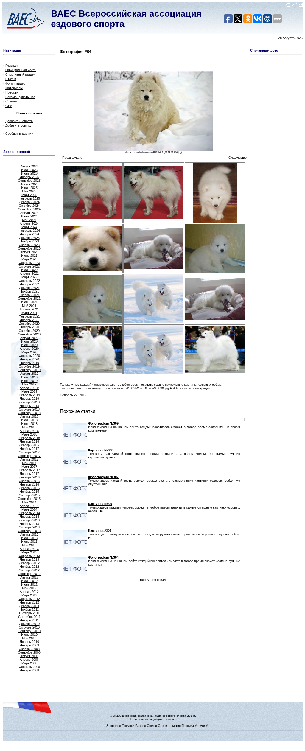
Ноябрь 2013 (29, 523)
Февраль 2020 (29, 355)
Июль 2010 (29, 634)
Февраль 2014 (29, 513)
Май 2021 (29, 305)
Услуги (200, 725)
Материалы (14, 88)
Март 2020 (29, 352)
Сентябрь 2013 (29, 531)
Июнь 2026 (29, 173)
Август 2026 (29, 166)
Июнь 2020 (29, 345)
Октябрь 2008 (29, 649)
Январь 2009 (29, 645)
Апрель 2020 (29, 348)
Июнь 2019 (29, 381)
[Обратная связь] (294, 5)
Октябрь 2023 (29, 245)
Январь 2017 (29, 473)
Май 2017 (29, 463)
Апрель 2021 (29, 309)
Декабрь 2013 (29, 520)
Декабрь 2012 (29, 563)
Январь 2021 (29, 320)
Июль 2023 (29, 255)
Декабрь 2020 (29, 323)
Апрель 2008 (29, 659)
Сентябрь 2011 (29, 616)
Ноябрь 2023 (29, 241)
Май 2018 (29, 427)
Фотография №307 (103, 477)
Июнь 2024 (29, 216)
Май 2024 (29, 220)
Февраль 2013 (29, 556)
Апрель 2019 (29, 388)
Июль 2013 (29, 538)
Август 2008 (29, 656)
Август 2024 (29, 212)
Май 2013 (29, 545)
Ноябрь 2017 (29, 448)
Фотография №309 (103, 423)
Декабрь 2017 (29, 445)
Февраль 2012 (29, 599)
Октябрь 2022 (29, 266)
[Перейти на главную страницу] (288, 5)
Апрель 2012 (29, 591)
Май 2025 (29, 191)
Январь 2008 (29, 670)
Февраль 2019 (29, 395)
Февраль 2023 (29, 263)
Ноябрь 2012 (29, 566)
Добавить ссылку (18, 125)
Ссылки (11, 101)
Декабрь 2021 (29, 288)
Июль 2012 (29, 581)
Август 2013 (29, 534)
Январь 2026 (29, 177)
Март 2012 (29, 595)
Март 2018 (29, 434)
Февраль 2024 (29, 230)
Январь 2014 (29, 516)
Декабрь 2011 (29, 606)
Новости (11, 92)
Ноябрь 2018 (29, 406)
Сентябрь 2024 (29, 209)
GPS (8, 106)
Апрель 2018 (29, 431)
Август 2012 (29, 577)
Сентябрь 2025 (29, 180)
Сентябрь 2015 (29, 498)
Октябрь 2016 (29, 481)
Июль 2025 (29, 187)
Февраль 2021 (29, 316)
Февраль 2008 (29, 666)
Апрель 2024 (29, 223)
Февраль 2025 (29, 198)
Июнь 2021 (29, 302)
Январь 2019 (29, 398)
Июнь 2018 (29, 423)
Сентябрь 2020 (29, 334)
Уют (209, 725)
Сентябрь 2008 (29, 652)
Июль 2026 (29, 170)
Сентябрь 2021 (29, 298)
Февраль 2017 (29, 470)
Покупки (128, 725)
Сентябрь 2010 (29, 631)
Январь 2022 (29, 284)
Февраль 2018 (29, 438)
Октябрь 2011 (29, 613)
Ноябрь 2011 (29, 609)
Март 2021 (29, 313)
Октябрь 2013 (29, 527)
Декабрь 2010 (29, 624)
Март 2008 (29, 663)
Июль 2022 (29, 270)
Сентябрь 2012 (29, 574)
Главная (11, 65)
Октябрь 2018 (29, 409)
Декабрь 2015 (29, 488)
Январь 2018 (29, 441)
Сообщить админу (19, 133)
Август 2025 (29, 184)
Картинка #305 (99, 530)
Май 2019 (29, 384)
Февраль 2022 (29, 280)
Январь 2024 (29, 234)
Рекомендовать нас (20, 97)
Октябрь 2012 (29, 570)
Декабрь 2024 (29, 202)
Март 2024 (29, 227)
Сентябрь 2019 (29, 370)
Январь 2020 (29, 359)
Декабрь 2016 (29, 477)
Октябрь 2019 (29, 366)
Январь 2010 (29, 641)
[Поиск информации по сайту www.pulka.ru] (300, 5)
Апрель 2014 (29, 506)
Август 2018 (29, 416)
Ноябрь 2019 (29, 363)
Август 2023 (29, 252)
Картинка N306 (100, 504)
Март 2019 (29, 391)
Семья (152, 725)
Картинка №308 (100, 450)
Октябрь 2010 (29, 627)
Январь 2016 (29, 484)
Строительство (169, 725)
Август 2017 (29, 459)
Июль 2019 (29, 377)
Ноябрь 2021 (29, 291)
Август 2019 (29, 373)
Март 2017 (29, 466)
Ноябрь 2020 (29, 327)
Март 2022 (29, 277)
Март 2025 (29, 195)
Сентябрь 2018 (29, 413)
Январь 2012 (29, 602)
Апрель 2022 (29, 273)
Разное (140, 725)
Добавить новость (19, 121)
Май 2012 (29, 588)
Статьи (10, 79)
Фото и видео (15, 83)
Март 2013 (29, 552)
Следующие (237, 157)
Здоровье (113, 725)
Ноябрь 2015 (29, 491)
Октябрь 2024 (29, 205)
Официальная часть (20, 70)
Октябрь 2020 (29, 330)
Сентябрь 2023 (29, 248)
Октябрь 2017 (29, 452)
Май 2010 (29, 638)
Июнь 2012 (29, 584)
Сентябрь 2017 (29, 456)
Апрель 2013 (29, 549)
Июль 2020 (29, 341)
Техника (188, 725)
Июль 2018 (29, 420)
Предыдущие (72, 157)
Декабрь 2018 (29, 402)
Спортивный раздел (20, 74)
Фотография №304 (103, 557)
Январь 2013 (29, 559)
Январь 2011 (29, 620)
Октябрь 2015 (29, 495)
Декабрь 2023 (29, 238)
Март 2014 (29, 509)
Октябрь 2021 (29, 295)
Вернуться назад (153, 579)
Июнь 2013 (29, 541)
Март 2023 (29, 259)
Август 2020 (29, 338)
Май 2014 (29, 502)
